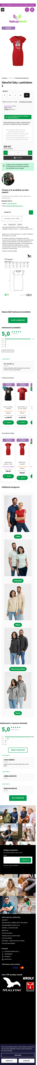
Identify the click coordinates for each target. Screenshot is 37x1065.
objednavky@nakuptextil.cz (14, 206)
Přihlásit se (25, 860)
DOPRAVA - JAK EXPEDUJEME (10, 928)
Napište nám (5, 930)
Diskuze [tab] (20, 225)
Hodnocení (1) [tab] (12, 225)
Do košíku (19, 158)
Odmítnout (9, 1061)
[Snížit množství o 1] (6, 153)
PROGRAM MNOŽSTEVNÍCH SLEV (11, 925)
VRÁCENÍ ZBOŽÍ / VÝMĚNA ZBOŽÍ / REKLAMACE (15, 923)
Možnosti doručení (26, 102)
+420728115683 (8, 954)
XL (20, 95)
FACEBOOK (7, 957)
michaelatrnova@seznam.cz (11, 951)
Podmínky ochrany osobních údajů (11, 936)
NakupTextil (12, 109)
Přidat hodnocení (8, 351)
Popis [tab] (5, 225)
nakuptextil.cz (8, 959)
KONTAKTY (5, 920)
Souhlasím (26, 1061)
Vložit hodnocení (18, 320)
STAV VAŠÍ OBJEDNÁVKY (8, 943)
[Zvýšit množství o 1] (30, 153)
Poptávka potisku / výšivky (12, 219)
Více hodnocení (18, 798)
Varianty (9, 422)
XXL (27, 95)
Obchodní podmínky (7, 933)
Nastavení (18, 1055)
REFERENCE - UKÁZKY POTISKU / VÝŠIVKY (13, 941)
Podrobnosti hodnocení (22, 78)
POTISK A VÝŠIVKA (7, 938)
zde (11, 1051)
